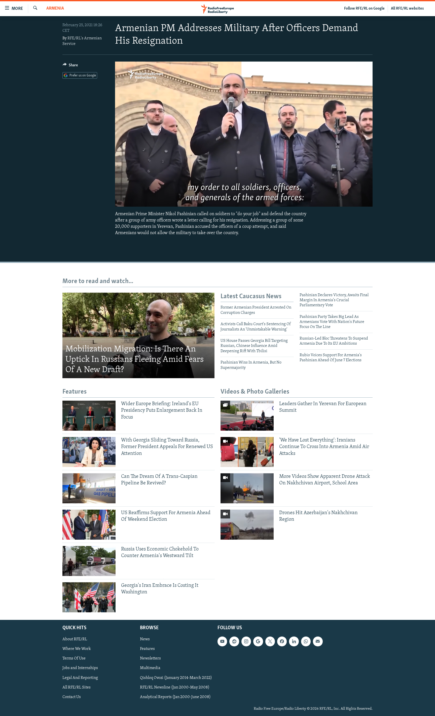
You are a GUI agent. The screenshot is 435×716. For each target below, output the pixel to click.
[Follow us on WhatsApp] (306, 641)
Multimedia (150, 668)
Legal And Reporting (80, 678)
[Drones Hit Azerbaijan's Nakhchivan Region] (247, 525)
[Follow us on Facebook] (282, 641)
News (145, 639)
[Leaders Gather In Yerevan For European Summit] (247, 416)
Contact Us (71, 697)
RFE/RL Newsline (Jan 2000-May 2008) (174, 687)
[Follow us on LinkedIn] (294, 641)
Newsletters (150, 658)
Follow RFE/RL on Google (364, 9)
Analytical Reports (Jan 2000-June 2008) (175, 697)
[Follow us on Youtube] (222, 641)
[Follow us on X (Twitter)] (270, 641)
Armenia (55, 8)
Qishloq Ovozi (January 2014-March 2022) (176, 678)
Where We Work (76, 649)
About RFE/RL (74, 639)
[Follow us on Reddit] (234, 641)
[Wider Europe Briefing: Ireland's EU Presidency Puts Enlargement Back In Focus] (89, 416)
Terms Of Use (74, 658)
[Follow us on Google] (258, 641)
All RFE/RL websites (407, 9)
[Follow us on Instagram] (246, 641)
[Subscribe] (317, 641)
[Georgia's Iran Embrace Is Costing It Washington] (89, 597)
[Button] (70, 66)
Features (147, 649)
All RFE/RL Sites (76, 687)
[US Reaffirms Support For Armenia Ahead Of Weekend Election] (89, 525)
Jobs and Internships (80, 668)
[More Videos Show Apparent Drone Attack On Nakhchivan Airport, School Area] (247, 488)
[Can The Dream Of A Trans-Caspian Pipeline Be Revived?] (89, 488)
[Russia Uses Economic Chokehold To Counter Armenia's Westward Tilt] (89, 561)
